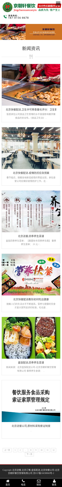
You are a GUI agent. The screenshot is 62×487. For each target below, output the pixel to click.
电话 (23, 484)
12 (54, 450)
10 (41, 450)
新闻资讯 (31, 48)
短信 (39, 484)
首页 (8, 484)
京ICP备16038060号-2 (43, 473)
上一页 (7, 450)
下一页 (29, 454)
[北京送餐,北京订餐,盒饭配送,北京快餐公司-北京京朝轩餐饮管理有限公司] (32, 10)
